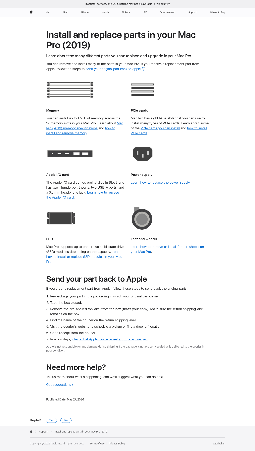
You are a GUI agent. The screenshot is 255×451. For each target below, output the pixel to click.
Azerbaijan (219, 443)
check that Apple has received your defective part (110, 339)
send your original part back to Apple (113, 69)
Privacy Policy (117, 443)
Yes (51, 420)
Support (43, 431)
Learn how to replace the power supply (160, 182)
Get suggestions (58, 385)
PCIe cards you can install (160, 128)
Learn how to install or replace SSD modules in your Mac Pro (84, 257)
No (66, 420)
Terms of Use (97, 443)
